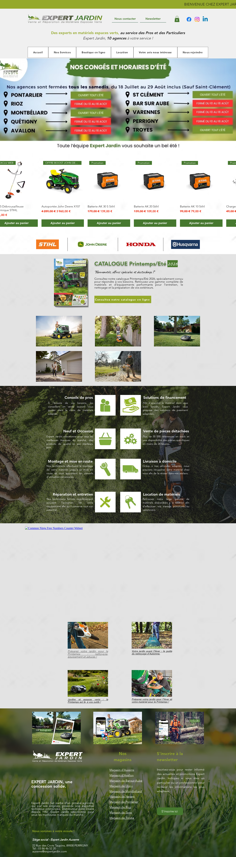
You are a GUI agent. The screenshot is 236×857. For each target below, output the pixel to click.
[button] (177, 19)
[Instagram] (197, 19)
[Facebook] (189, 19)
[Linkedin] (205, 19)
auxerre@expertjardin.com (49, 851)
